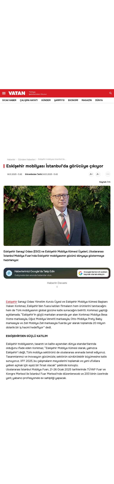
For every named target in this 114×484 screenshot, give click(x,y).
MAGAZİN (87, 100)
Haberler (11, 159)
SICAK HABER (9, 100)
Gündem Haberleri (26, 159)
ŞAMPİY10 (59, 100)
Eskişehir (9, 251)
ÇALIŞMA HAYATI (29, 100)
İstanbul (9, 255)
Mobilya (63, 251)
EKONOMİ (73, 100)
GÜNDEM (46, 100)
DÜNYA (99, 100)
